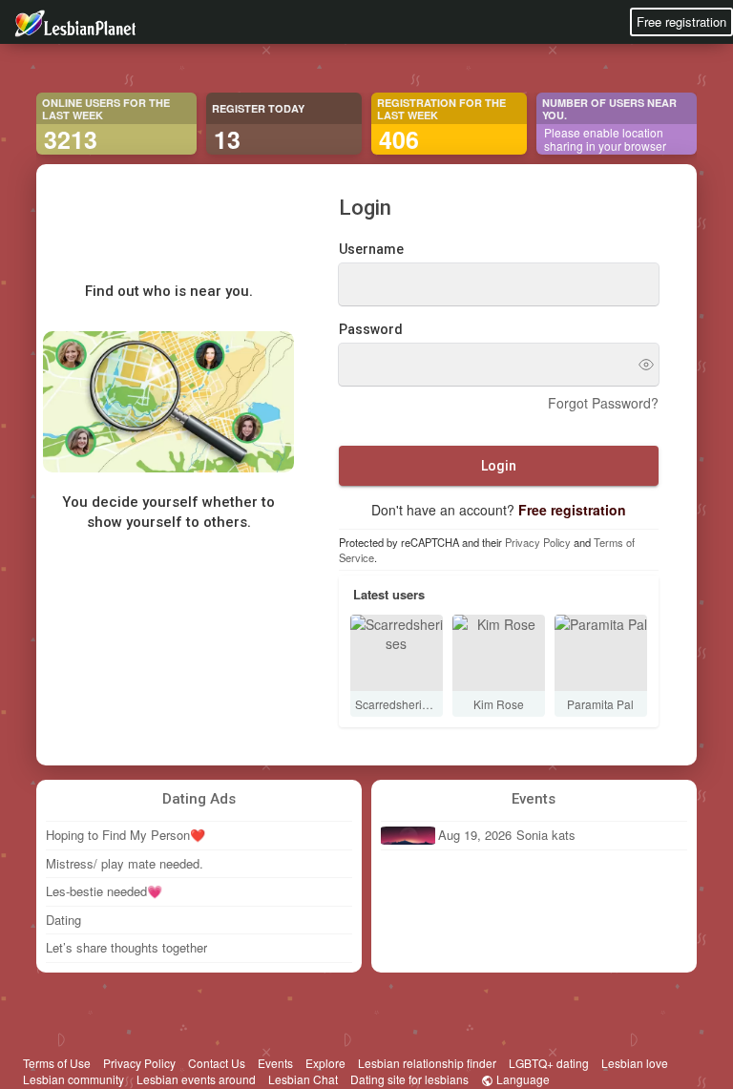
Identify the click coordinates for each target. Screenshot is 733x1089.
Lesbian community (73, 1079)
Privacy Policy (538, 542)
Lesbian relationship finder (427, 1063)
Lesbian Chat (303, 1079)
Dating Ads (199, 798)
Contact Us (216, 1063)
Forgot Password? (603, 402)
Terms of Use (57, 1063)
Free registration (681, 21)
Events (533, 798)
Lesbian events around (196, 1079)
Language (521, 1079)
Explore (325, 1063)
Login (498, 465)
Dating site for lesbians (409, 1079)
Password (371, 329)
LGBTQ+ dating (549, 1063)
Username (371, 249)
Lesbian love (634, 1063)
